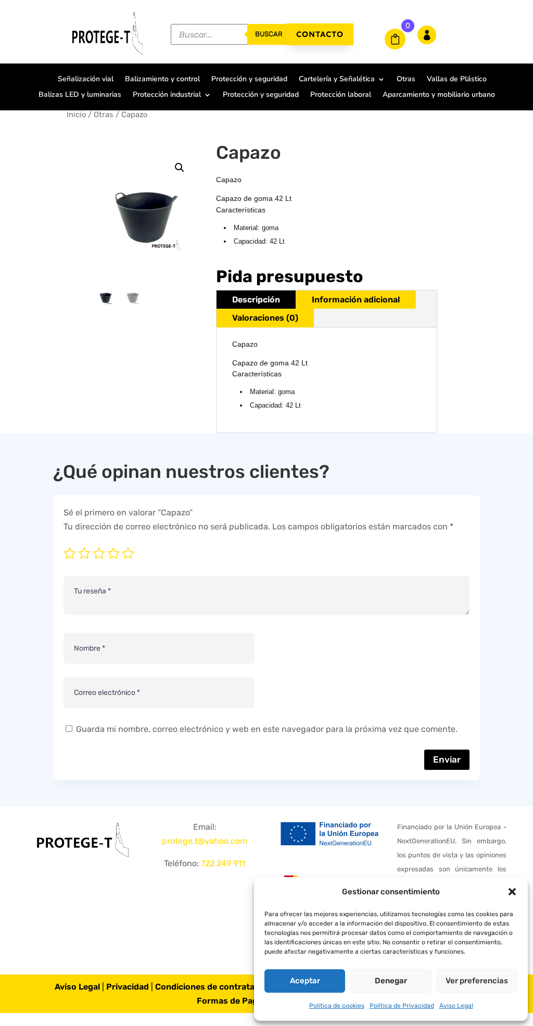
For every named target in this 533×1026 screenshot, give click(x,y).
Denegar (391, 980)
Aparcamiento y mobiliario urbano (439, 95)
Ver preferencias (477, 980)
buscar (269, 34)
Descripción (256, 300)
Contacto (320, 34)
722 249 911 (223, 863)
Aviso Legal (456, 1005)
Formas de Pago (230, 1001)
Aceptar (305, 980)
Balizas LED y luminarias (80, 95)
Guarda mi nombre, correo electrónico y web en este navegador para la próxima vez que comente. (267, 729)
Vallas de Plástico (457, 79)
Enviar (447, 759)
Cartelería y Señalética (337, 79)
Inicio (76, 114)
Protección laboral (340, 95)
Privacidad (127, 987)
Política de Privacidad (402, 1005)
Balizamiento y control (162, 79)
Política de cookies (336, 1005)
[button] (512, 891)
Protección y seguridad (249, 79)
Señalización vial (85, 79)
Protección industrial (167, 95)
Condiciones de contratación (213, 987)
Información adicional (356, 300)
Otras (406, 79)
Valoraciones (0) (265, 318)
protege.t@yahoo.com (204, 841)
